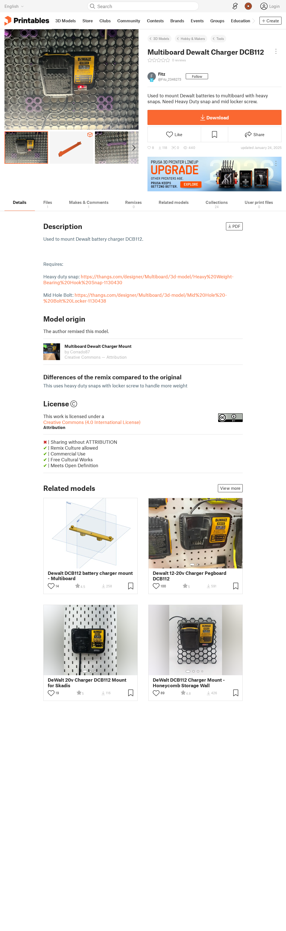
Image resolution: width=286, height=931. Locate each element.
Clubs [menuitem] (105, 20)
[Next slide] (133, 147)
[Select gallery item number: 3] (95, 671)
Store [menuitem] (87, 20)
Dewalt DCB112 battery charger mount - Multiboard (90, 575)
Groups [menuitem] (217, 20)
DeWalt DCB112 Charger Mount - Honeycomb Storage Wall (189, 682)
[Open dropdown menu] (276, 51)
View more (230, 488)
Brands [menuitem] (177, 20)
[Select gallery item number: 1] (192, 564)
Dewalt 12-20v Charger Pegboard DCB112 (189, 575)
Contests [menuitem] (155, 20)
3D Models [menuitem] (65, 20)
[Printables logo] (26, 21)
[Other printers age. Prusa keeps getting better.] (214, 174)
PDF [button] (236, 226)
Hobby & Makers (193, 38)
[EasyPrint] (235, 6)
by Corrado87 (77, 351)
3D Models (161, 38)
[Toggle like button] (51, 586)
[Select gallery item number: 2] (198, 564)
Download (217, 117)
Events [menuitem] (197, 20)
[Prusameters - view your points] (248, 6)
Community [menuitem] (128, 20)
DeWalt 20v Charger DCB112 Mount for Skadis (87, 682)
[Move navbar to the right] (253, 20)
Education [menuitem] (240, 20)
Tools (220, 38)
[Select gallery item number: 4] (202, 671)
